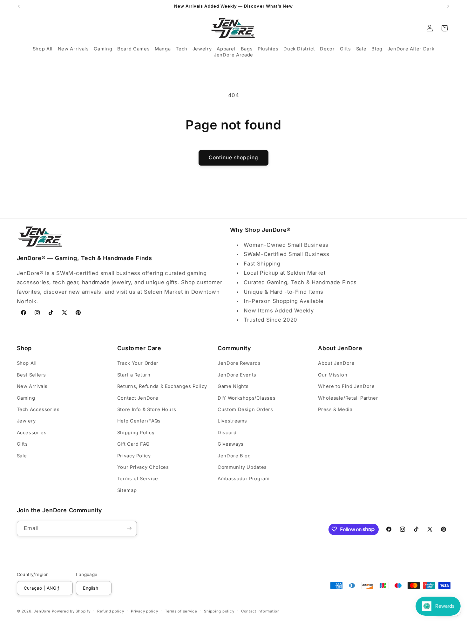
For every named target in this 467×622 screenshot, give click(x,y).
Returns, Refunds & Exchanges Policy (162, 386)
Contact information (260, 611)
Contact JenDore (137, 398)
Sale (22, 456)
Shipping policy (219, 611)
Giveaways (231, 444)
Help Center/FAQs (139, 421)
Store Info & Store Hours (146, 409)
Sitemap (127, 490)
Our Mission (332, 375)
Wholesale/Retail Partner (348, 398)
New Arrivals (32, 386)
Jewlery (26, 421)
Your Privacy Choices (143, 467)
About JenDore (336, 363)
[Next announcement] (448, 6)
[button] (42, 49)
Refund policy (110, 611)
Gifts (22, 444)
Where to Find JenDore (346, 386)
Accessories (32, 432)
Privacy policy (144, 611)
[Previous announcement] (19, 6)
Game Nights (233, 386)
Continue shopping (234, 157)
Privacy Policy (134, 456)
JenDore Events (237, 375)
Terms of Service (137, 479)
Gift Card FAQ (133, 444)
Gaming (26, 398)
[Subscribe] (129, 528)
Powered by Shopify (71, 611)
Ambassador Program (243, 479)
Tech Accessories (38, 409)
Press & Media (335, 409)
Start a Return (134, 375)
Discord (227, 432)
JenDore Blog (234, 456)
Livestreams (232, 421)
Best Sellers (31, 375)
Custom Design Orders (245, 409)
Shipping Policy (135, 432)
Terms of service (181, 611)
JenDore (42, 611)
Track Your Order (138, 363)
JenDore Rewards (239, 363)
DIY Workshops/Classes (246, 398)
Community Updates (242, 467)
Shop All (27, 363)
